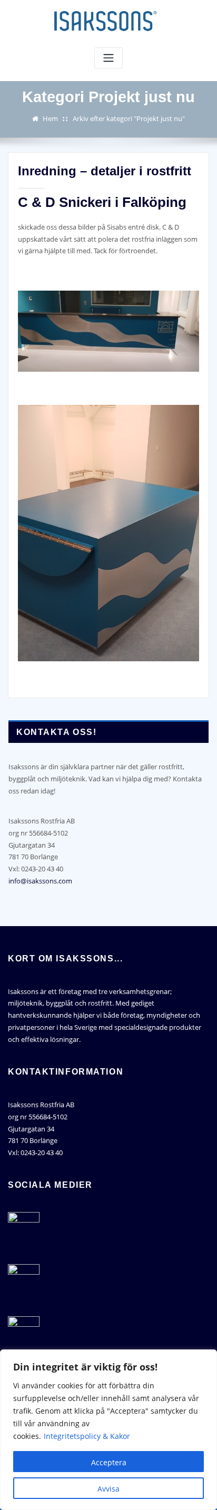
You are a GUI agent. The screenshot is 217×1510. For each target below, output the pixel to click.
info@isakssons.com (40, 881)
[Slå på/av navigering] (108, 58)
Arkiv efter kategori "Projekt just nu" (129, 118)
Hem (50, 118)
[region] (108, 1429)
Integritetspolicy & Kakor (87, 1436)
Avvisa (108, 1489)
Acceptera (108, 1462)
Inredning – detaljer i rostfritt (104, 171)
